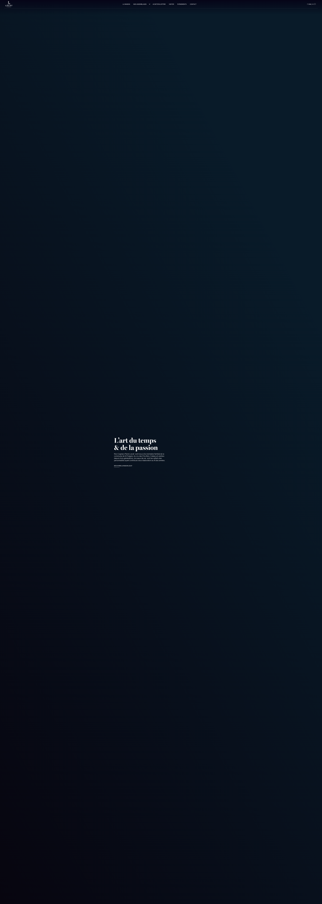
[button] (308, 4)
